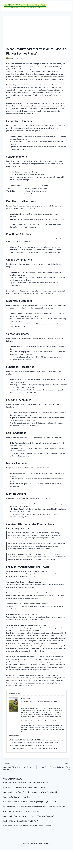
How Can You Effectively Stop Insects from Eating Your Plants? (25, 783)
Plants (22, 58)
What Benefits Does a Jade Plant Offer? (17, 797)
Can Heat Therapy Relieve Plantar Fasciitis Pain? (20, 821)
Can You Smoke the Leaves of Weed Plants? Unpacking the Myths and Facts (29, 802)
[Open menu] (68, 6)
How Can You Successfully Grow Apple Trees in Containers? (24, 787)
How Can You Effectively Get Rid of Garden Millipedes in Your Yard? (27, 826)
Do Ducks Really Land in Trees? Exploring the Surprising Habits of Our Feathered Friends (34, 807)
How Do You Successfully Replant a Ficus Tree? (55, 767)
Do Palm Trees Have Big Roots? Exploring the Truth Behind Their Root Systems (33, 748)
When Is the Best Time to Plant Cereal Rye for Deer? (26, 739)
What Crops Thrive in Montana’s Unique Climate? (17, 767)
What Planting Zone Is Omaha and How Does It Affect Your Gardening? (28, 816)
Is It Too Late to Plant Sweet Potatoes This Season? (21, 811)
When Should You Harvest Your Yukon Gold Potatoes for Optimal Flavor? (31, 745)
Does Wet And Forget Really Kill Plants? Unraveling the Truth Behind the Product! (34, 742)
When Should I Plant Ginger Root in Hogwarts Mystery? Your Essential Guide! (30, 792)
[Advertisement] (36, 29)
